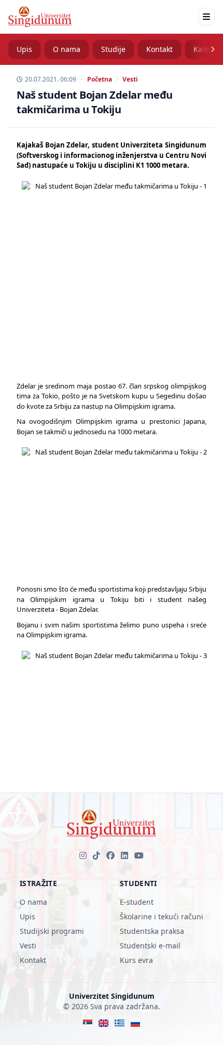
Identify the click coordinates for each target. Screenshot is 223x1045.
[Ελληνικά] (119, 1023)
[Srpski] (88, 1023)
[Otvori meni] (206, 16)
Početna (99, 79)
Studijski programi (52, 931)
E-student (137, 902)
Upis (24, 49)
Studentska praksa (152, 931)
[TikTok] (96, 855)
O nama (66, 49)
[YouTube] (139, 855)
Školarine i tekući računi (161, 916)
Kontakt (159, 49)
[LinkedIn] (124, 855)
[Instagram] (83, 855)
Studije (113, 49)
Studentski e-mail (150, 945)
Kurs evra (136, 960)
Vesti (130, 79)
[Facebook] (110, 855)
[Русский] (136, 1023)
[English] (103, 1023)
